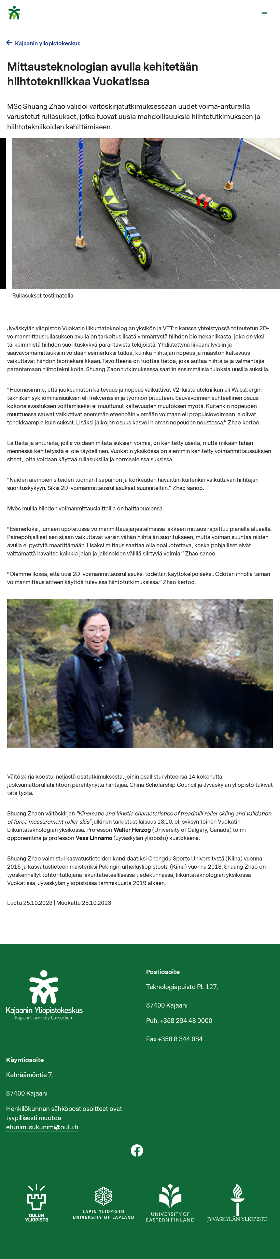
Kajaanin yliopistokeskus (48, 43)
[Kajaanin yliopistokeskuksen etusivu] (17, 17)
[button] (264, 13)
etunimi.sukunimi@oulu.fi (42, 1127)
